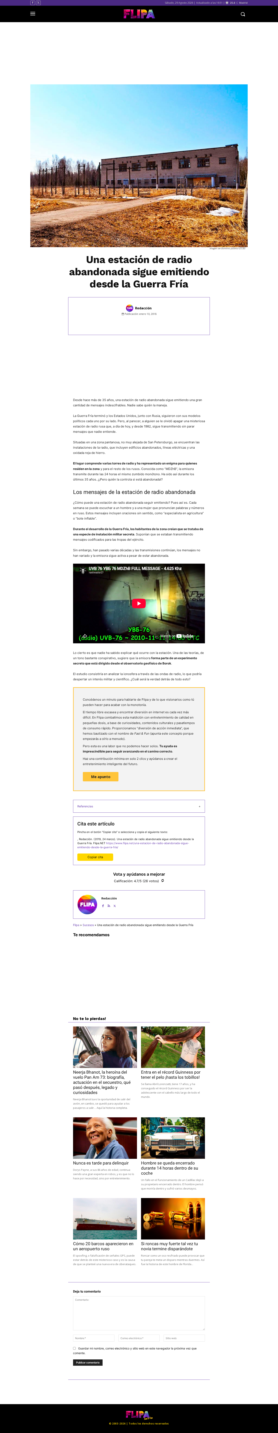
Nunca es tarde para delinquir (101, 1163)
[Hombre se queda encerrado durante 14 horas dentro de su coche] (173, 1138)
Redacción (143, 308)
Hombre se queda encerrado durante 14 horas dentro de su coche (169, 1168)
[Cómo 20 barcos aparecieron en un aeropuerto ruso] (105, 1218)
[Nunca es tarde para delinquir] (105, 1138)
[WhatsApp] (154, 323)
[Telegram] (163, 323)
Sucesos (88, 925)
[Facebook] (32, 3)
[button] (243, 14)
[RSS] (108, 905)
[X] (38, 3)
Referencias (85, 806)
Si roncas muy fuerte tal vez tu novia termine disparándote (169, 1246)
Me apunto (100, 776)
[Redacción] (130, 308)
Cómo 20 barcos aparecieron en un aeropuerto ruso (103, 1246)
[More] (173, 323)
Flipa (76, 925)
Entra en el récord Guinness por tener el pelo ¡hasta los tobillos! (170, 1075)
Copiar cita (95, 857)
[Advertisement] (139, 53)
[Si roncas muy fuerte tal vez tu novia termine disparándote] (173, 1218)
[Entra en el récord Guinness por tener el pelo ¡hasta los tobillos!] (173, 1047)
